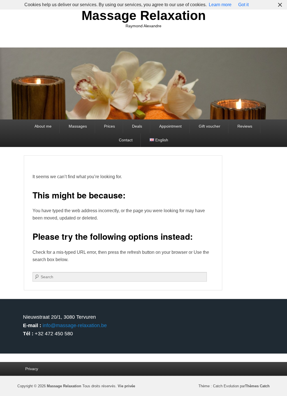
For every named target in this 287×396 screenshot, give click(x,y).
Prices (109, 126)
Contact (126, 140)
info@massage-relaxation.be (75, 325)
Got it (243, 4)
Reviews (244, 126)
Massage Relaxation (144, 15)
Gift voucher (209, 126)
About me (43, 126)
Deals (137, 126)
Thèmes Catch (257, 386)
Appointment (170, 126)
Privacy (31, 368)
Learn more (220, 4)
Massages (78, 126)
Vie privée (126, 386)
